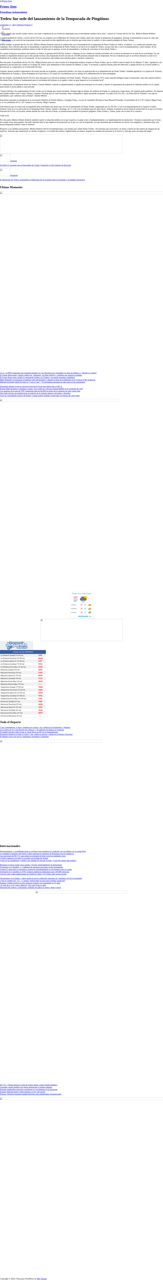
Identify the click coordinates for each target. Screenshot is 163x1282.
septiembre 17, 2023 (8, 25)
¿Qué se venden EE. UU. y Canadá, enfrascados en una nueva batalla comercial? (32, 881)
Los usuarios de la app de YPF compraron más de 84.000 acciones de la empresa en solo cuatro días (40, 391)
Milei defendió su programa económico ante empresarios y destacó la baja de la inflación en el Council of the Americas (47, 380)
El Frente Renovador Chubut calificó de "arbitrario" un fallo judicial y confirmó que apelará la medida (41, 375)
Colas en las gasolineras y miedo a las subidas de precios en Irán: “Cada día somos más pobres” (38, 860)
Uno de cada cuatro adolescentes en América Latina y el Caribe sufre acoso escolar (33, 874)
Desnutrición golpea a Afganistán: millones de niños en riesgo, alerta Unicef (30, 887)
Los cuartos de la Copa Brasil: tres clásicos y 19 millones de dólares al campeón (32, 730)
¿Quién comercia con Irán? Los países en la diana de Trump (24, 858)
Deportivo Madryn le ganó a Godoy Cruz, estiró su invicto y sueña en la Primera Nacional (36, 734)
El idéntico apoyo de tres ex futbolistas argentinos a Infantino (24, 737)
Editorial (20, 25)
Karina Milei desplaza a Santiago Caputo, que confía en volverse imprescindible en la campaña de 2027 (41, 389)
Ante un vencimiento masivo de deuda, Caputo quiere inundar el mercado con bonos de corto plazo (40, 396)
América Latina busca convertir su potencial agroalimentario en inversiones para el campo (36, 869)
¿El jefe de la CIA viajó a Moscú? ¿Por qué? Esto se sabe (23, 885)
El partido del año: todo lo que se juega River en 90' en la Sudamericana (29, 732)
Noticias (27, 25)
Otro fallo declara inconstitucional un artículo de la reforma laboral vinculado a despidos (35, 393)
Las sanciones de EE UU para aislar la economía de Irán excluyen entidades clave (33, 856)
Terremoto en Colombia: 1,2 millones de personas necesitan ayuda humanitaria (31, 867)
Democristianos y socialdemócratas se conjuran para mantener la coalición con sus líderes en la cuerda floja (43, 851)
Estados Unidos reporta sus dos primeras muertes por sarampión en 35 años (30, 883)
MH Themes (42, 1279)
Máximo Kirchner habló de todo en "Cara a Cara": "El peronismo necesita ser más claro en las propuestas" (43, 382)
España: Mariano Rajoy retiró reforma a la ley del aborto (22, 1092)
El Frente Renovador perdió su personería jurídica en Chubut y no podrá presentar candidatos (37, 377)
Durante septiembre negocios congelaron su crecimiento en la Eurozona (28, 1089)
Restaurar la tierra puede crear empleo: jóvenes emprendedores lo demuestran (31, 865)
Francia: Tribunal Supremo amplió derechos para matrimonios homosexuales (30, 1094)
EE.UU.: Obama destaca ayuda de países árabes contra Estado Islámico (28, 1085)
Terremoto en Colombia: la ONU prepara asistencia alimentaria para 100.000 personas (34, 872)
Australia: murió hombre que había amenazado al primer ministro (26, 1087)
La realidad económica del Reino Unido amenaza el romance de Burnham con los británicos (37, 854)
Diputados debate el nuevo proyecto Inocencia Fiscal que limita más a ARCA (31, 386)
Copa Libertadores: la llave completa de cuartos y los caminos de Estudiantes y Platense (35, 727)
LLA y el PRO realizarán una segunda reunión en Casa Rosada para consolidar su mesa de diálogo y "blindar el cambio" (48, 373)
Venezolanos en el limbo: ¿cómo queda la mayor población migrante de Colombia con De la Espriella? (41, 878)
